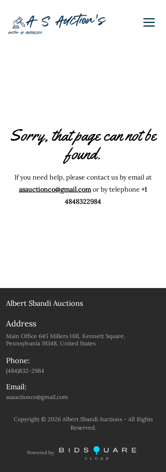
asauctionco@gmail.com (55, 189)
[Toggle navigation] (149, 22)
